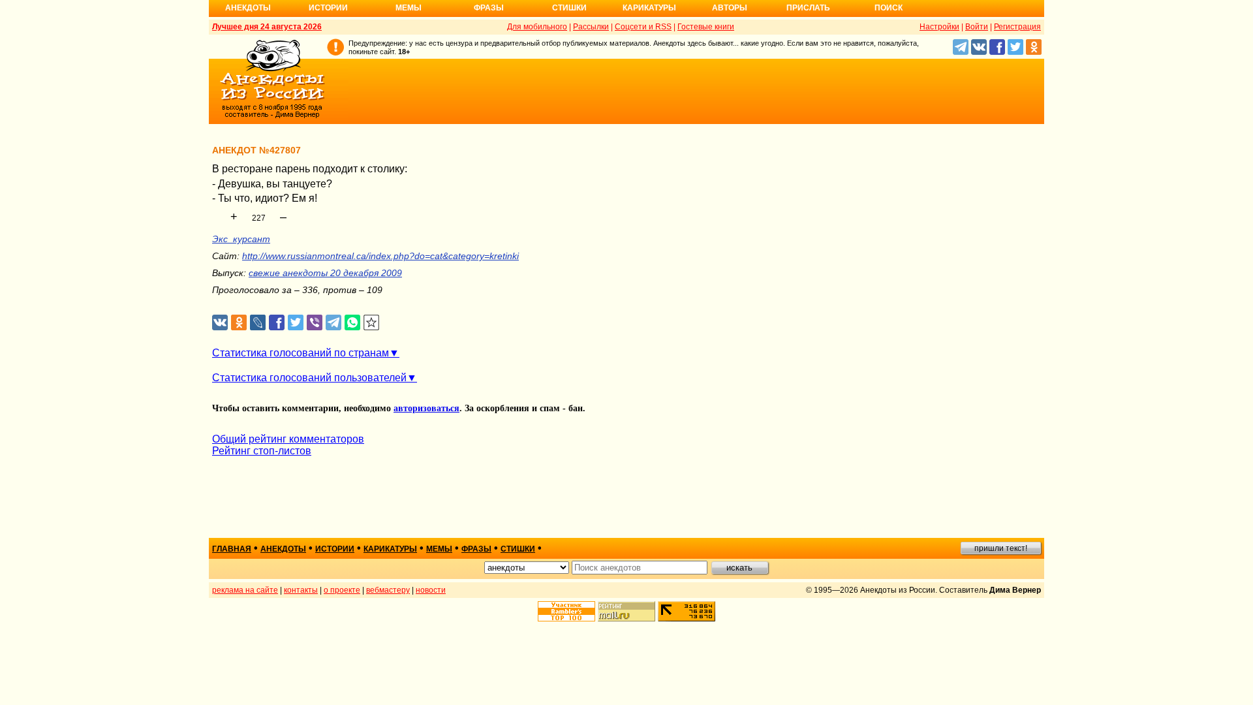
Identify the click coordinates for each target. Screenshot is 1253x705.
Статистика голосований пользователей (309, 377)
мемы (439, 549)
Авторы (729, 7)
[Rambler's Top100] (566, 611)
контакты (301, 590)
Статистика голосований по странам (300, 352)
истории (334, 549)
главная (231, 549)
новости (431, 590)
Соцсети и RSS (643, 26)
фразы (476, 549)
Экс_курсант (241, 239)
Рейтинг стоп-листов (261, 450)
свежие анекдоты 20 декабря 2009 (325, 273)
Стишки (569, 7)
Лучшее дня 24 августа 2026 (267, 26)
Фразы (489, 7)
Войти (976, 26)
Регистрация (1017, 26)
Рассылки (591, 26)
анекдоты (283, 549)
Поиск (888, 7)
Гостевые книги (705, 26)
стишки (518, 549)
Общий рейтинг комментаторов (288, 439)
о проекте (342, 590)
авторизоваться (426, 408)
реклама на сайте (245, 590)
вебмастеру (388, 590)
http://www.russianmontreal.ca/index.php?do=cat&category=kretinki (380, 256)
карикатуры (390, 549)
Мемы (408, 7)
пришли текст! (1000, 548)
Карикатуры (649, 7)
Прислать (808, 7)
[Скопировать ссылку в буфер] (372, 323)
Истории (328, 7)
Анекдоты (248, 7)
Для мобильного (537, 26)
